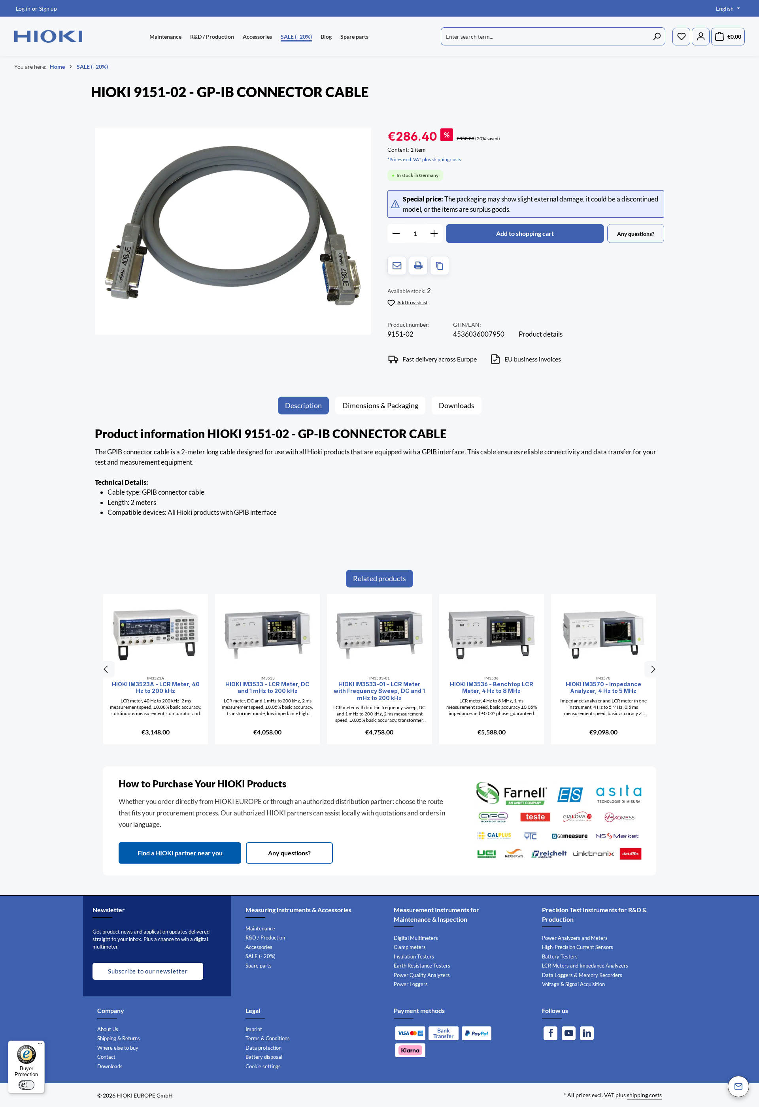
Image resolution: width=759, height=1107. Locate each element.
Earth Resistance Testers (422, 965)
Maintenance (260, 928)
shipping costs (644, 1095)
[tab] (303, 405)
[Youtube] (569, 1033)
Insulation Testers (414, 956)
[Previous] (106, 669)
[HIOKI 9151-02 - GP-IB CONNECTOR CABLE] (233, 231)
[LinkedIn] (587, 1033)
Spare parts (258, 965)
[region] (233, 231)
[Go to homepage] (48, 36)
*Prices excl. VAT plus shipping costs (424, 159)
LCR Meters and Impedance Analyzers (585, 965)
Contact (106, 1057)
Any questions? (289, 853)
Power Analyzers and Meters (575, 938)
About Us (107, 1029)
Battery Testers (560, 956)
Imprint (253, 1029)
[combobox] (545, 36)
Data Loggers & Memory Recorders (582, 975)
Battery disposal (263, 1057)
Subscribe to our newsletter (147, 971)
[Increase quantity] (434, 233)
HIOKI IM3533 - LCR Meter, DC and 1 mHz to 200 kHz (267, 688)
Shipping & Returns (118, 1038)
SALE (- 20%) (260, 956)
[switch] (26, 1085)
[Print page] (418, 265)
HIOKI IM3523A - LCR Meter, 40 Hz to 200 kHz (156, 688)
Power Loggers (411, 984)
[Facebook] (550, 1033)
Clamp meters (410, 947)
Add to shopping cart (525, 233)
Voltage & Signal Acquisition (573, 984)
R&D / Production (265, 937)
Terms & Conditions (267, 1038)
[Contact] (738, 1086)
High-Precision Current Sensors (577, 947)
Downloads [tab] (456, 405)
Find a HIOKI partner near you (180, 853)
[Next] (652, 669)
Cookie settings (263, 1066)
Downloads (110, 1066)
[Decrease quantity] (395, 233)
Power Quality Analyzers (422, 975)
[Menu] (40, 1045)
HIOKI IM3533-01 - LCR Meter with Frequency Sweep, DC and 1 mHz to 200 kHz (379, 691)
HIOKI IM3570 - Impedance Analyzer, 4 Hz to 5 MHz (603, 688)
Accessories (258, 947)
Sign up (48, 8)
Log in (23, 8)
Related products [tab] (379, 578)
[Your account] (701, 36)
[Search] (656, 36)
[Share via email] (396, 265)
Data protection (263, 1048)
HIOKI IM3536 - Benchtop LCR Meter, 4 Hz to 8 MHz (491, 688)
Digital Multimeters (416, 938)
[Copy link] (439, 265)
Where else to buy (117, 1048)
